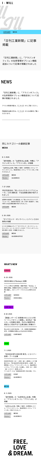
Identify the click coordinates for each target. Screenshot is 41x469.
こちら (20, 106)
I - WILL (7, 3)
